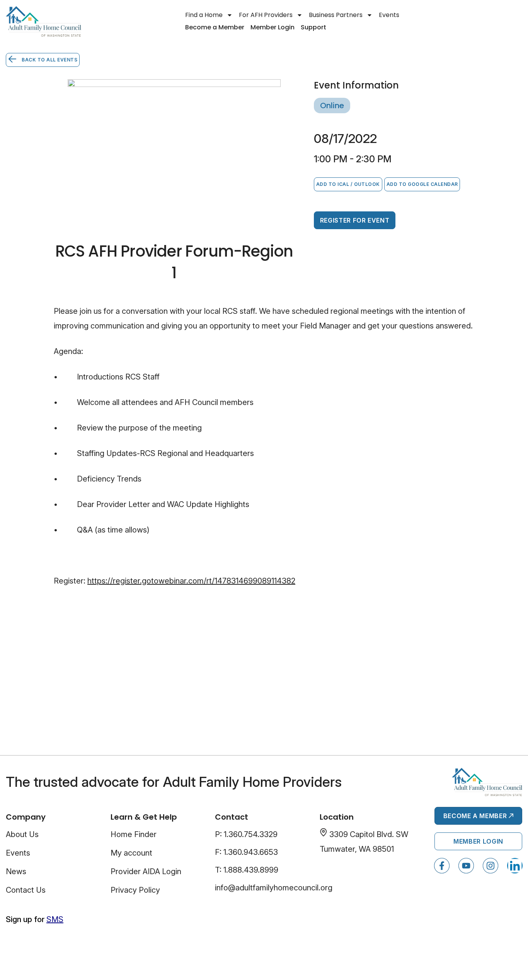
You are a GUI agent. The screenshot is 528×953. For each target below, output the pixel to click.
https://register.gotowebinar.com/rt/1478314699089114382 (191, 580)
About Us (22, 834)
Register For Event (355, 220)
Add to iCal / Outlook (348, 184)
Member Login (272, 27)
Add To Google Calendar (422, 184)
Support (313, 27)
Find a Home (204, 14)
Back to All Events (48, 60)
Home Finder (134, 834)
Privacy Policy (135, 890)
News (16, 871)
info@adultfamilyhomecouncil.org (273, 887)
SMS (54, 919)
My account (131, 853)
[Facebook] (442, 865)
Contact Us (26, 890)
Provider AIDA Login (146, 871)
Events (389, 14)
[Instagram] (490, 865)
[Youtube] (466, 865)
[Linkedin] (515, 865)
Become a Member (214, 27)
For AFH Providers (266, 14)
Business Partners (336, 14)
